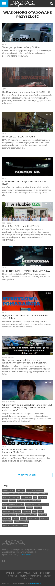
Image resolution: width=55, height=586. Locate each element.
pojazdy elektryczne (13, 504)
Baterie (15, 497)
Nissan (38, 508)
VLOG (35, 573)
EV (35, 497)
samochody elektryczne (37, 504)
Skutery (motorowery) (30, 576)
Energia (42, 497)
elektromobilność (35, 490)
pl (4, 508)
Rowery (47, 576)
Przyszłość (34, 501)
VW (34, 511)
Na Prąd (22, 494)
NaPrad (20, 490)
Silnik (12, 501)
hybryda (26, 511)
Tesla (29, 508)
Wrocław (22, 501)
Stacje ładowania (16, 508)
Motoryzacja (9, 494)
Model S (42, 515)
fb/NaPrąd (25, 554)
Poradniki (9, 573)
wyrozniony (8, 490)
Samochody (45, 573)
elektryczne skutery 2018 (15, 525)
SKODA (18, 522)
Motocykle (12, 576)
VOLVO (15, 518)
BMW (40, 511)
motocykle (22, 515)
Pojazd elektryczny (37, 494)
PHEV (30, 518)
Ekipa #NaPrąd (23, 573)
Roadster (7, 522)
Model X (44, 518)
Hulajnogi (29, 579)
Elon (25, 522)
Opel (23, 518)
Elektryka (26, 497)
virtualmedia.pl (35, 583)
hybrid (33, 515)
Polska (6, 497)
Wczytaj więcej (27, 475)
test (5, 501)
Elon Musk (8, 511)
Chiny (17, 511)
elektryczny (9, 515)
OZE (36, 518)
